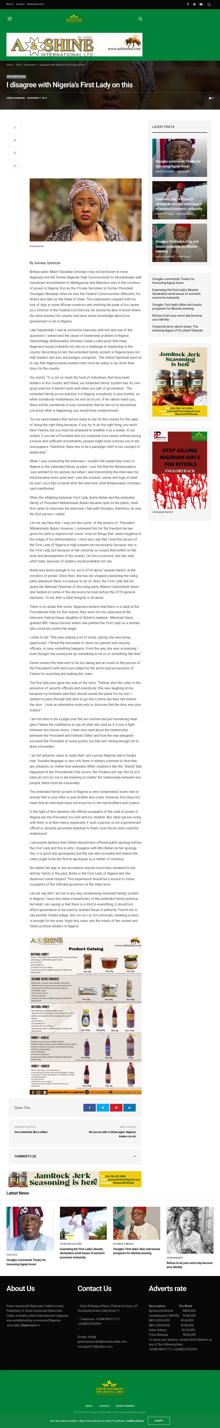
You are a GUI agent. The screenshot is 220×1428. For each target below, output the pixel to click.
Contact (20, 4)
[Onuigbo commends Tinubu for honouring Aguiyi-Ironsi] (179, 158)
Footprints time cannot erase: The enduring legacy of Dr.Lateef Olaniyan (177, 328)
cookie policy (134, 1420)
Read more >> (30, 1325)
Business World (123, 1244)
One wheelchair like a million (30, 1132)
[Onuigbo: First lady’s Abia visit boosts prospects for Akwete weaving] (136, 1223)
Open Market (175, 1258)
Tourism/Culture (71, 1244)
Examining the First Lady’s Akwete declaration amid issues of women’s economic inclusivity (179, 204)
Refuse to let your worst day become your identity (177, 317)
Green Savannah (15, 98)
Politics (11, 1255)
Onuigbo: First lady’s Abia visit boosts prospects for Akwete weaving (177, 246)
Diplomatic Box (16, 76)
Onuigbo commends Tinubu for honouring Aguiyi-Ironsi (173, 281)
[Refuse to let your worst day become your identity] (190, 1230)
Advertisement (35, 4)
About (9, 4)
